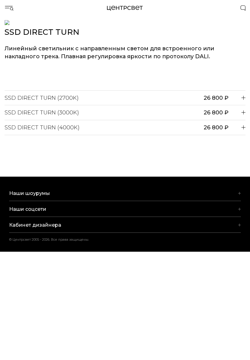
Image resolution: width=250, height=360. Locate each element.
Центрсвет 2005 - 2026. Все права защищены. (53, 239)
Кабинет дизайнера (35, 225)
